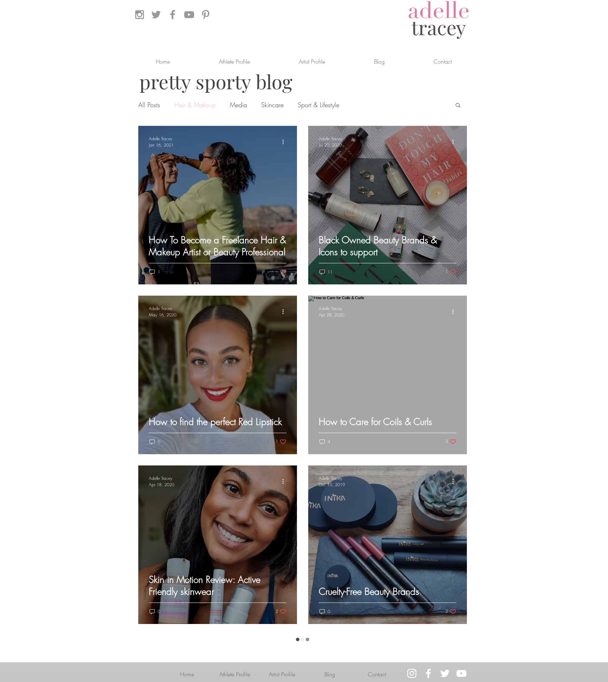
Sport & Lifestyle (318, 105)
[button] (458, 105)
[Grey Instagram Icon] (139, 14)
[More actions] (285, 141)
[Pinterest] (206, 14)
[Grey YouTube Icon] (189, 14)
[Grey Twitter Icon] (156, 14)
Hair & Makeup (195, 105)
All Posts (149, 105)
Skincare (272, 105)
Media (238, 105)
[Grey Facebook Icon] (172, 14)
